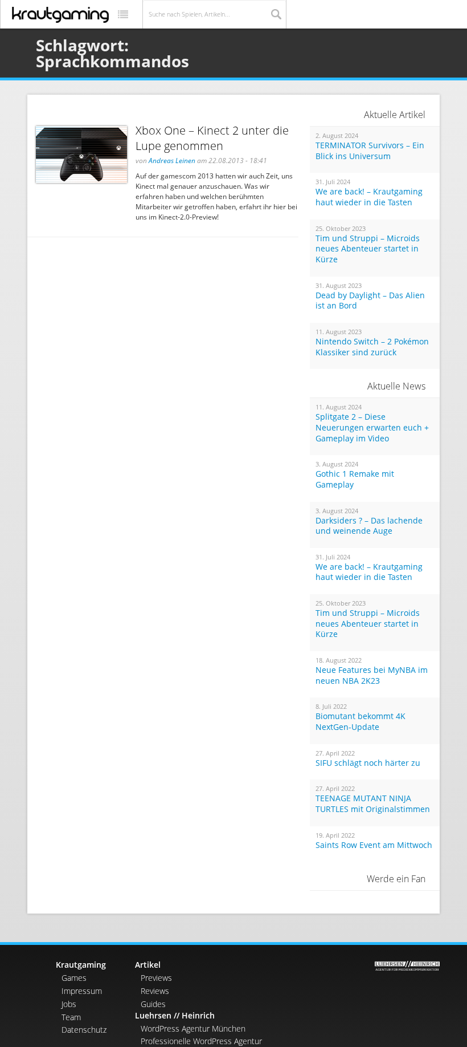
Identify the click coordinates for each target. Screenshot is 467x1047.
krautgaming (60, 15)
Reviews (155, 990)
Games (74, 977)
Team (71, 1017)
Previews (156, 977)
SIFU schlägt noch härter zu (368, 763)
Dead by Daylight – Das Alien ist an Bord (370, 300)
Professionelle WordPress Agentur (201, 1041)
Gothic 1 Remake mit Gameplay (355, 479)
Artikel (148, 964)
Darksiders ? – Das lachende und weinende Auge (369, 526)
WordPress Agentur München (193, 1028)
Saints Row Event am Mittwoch (374, 845)
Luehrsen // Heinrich (175, 1015)
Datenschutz (84, 1029)
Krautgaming (81, 964)
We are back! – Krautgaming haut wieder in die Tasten (369, 197)
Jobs (69, 1004)
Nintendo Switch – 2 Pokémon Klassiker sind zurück (372, 347)
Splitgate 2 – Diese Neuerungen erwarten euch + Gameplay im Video (372, 427)
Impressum (82, 990)
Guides (153, 1004)
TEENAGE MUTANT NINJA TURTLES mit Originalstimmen (373, 803)
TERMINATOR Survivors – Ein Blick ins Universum (370, 150)
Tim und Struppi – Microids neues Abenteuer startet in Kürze (368, 249)
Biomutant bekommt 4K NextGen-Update (360, 721)
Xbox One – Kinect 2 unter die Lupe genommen (212, 138)
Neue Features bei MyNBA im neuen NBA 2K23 (372, 675)
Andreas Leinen (172, 160)
